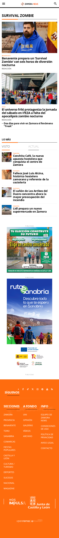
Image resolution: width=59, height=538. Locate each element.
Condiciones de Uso (48, 427)
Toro (7, 430)
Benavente (10, 425)
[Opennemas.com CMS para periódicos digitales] (29, 520)
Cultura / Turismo (9, 465)
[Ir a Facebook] (23, 389)
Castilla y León (9, 457)
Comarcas (9, 441)
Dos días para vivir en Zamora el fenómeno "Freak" (28, 125)
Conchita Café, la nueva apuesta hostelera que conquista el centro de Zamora (28, 160)
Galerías (28, 425)
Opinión (27, 420)
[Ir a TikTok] (27, 389)
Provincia (9, 420)
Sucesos (8, 477)
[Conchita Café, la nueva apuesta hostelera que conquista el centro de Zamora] (6, 157)
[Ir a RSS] (52, 389)
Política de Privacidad (47, 436)
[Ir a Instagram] (37, 389)
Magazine (9, 488)
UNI (25, 414)
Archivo (27, 436)
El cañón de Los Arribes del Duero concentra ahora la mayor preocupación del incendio (30, 195)
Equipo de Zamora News (46, 417)
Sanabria (9, 436)
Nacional (9, 482)
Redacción (6, 68)
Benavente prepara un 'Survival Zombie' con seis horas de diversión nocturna (27, 61)
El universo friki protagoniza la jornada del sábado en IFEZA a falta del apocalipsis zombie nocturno (29, 112)
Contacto (46, 448)
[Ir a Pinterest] (42, 389)
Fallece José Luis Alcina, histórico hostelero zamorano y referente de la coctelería (31, 177)
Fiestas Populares (9, 449)
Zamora (8, 414)
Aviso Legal (47, 442)
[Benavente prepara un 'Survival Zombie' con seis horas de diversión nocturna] (29, 37)
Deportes (9, 472)
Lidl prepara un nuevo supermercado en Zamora (30, 210)
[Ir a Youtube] (47, 389)
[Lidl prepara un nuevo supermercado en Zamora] (6, 210)
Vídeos (27, 430)
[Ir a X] (32, 389)
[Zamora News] (29, 3)
